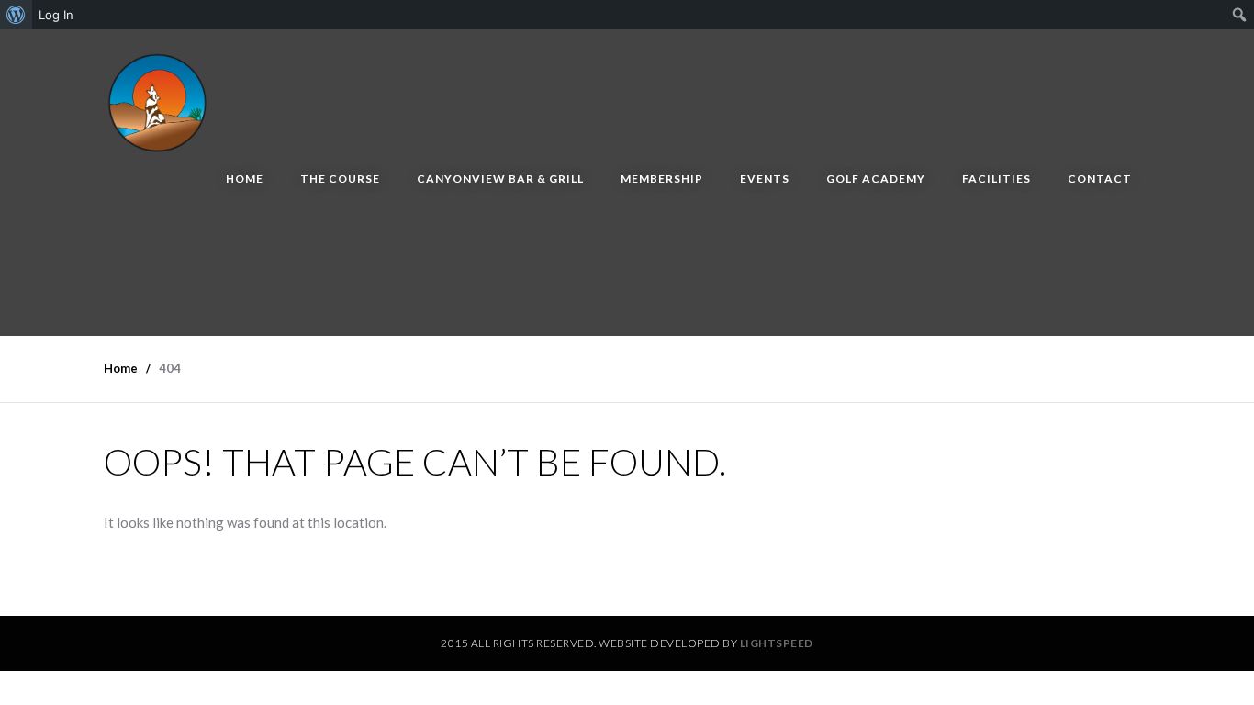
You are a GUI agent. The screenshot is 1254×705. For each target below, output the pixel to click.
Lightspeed (776, 643)
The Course (340, 178)
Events (764, 178)
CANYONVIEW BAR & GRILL (500, 178)
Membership (662, 178)
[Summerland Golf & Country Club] (159, 99)
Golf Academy (875, 178)
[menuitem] (16, 14)
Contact (1100, 178)
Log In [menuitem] (56, 14)
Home (244, 178)
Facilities (996, 178)
